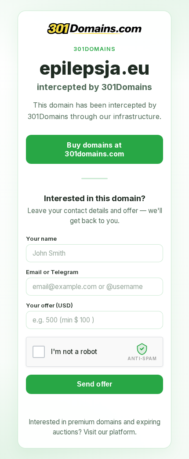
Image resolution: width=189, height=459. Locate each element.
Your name (41, 238)
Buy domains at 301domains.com (94, 149)
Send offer (95, 384)
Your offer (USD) (49, 305)
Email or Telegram (52, 271)
